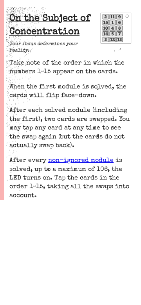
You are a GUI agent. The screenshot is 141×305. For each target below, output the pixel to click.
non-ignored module (81, 161)
